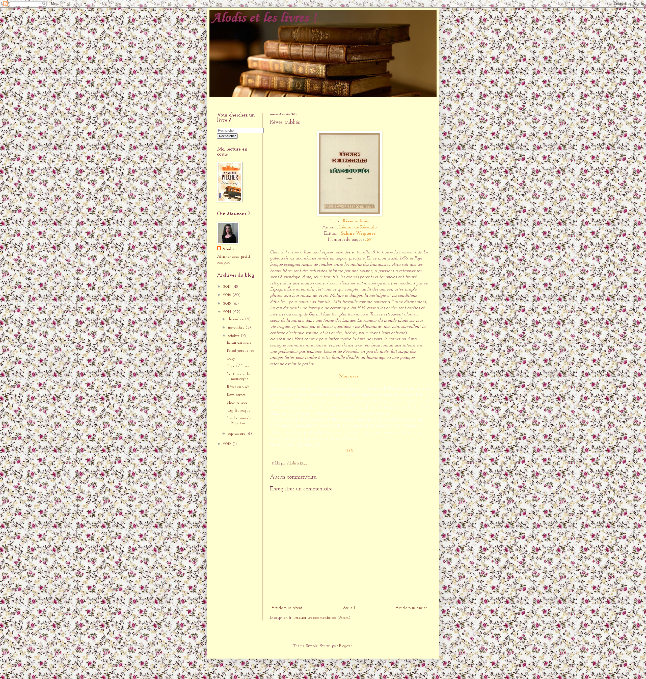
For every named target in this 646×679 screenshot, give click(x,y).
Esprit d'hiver (238, 366)
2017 (227, 287)
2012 (227, 444)
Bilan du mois (239, 343)
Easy (231, 359)
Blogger (345, 646)
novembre (237, 328)
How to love (237, 403)
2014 (227, 312)
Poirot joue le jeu (240, 351)
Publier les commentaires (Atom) (322, 618)
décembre (236, 319)
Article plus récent (286, 608)
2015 (227, 304)
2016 (227, 295)
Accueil (218, 101)
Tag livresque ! (239, 410)
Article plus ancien (411, 608)
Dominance (236, 395)
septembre (237, 434)
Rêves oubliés (238, 387)
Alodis (228, 249)
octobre (234, 336)
